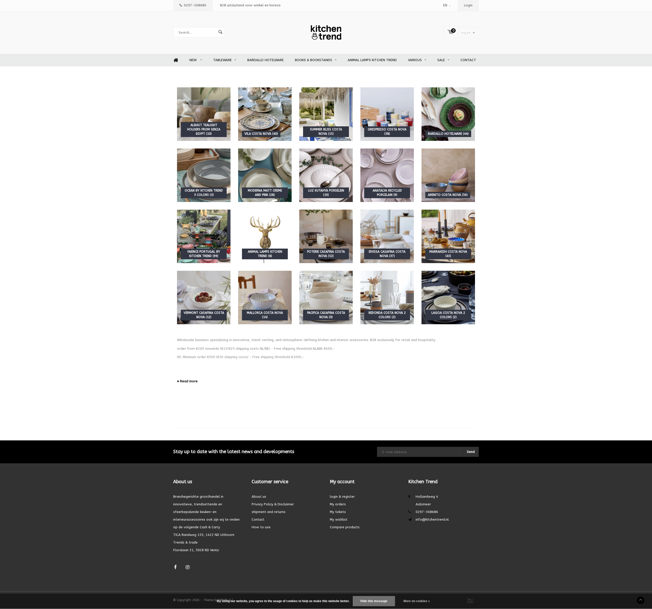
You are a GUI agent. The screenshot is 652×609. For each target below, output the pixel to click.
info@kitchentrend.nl (432, 519)
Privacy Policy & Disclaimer (273, 504)
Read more (188, 381)
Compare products (345, 527)
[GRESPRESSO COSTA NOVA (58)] (387, 114)
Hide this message (373, 601)
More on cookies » (416, 601)
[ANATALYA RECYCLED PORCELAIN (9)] (387, 175)
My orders (338, 504)
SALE (441, 60)
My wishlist (338, 519)
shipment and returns (269, 512)
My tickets (338, 512)
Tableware (222, 60)
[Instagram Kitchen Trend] (187, 567)
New (193, 60)
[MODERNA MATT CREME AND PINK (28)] (265, 175)
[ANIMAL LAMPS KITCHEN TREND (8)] (265, 236)
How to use (261, 527)
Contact (468, 60)
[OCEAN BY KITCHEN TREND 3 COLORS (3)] (203, 175)
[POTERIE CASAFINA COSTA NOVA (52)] (326, 236)
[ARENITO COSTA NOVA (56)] (448, 175)
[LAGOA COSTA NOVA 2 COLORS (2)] (448, 297)
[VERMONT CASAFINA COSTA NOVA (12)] (203, 297)
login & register (342, 496)
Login (468, 5)
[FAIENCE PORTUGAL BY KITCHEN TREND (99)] (203, 236)
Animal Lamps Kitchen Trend (372, 60)
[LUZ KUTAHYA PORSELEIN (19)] (326, 175)
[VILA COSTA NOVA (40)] (265, 114)
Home (175, 60)
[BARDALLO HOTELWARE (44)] (448, 114)
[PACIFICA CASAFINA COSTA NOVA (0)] (326, 297)
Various (415, 60)
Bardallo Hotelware (265, 60)
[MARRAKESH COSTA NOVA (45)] (448, 236)
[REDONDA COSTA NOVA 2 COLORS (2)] (387, 297)
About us (259, 496)
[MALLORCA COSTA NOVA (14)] (265, 297)
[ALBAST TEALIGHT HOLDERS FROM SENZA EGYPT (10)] (203, 114)
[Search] (220, 32)
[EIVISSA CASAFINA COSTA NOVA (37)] (387, 236)
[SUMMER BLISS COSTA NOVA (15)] (326, 114)
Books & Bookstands (313, 60)
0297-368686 (195, 5)
